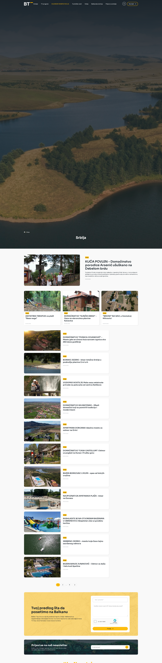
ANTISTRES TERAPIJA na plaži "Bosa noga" (39, 317)
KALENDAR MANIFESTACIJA (60, 4)
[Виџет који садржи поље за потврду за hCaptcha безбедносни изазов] (105, 621)
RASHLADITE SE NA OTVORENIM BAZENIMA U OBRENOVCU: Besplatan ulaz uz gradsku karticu (83, 520)
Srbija (86, 4)
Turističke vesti (77, 4)
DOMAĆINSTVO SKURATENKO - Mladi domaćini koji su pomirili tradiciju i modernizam (81, 407)
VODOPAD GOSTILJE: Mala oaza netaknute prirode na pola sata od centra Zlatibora (83, 383)
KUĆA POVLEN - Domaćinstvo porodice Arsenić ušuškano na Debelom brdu (108, 265)
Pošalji (109, 629)
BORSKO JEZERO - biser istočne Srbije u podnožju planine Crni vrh (82, 361)
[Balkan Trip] (28, 4)
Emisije (35, 4)
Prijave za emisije (111, 4)
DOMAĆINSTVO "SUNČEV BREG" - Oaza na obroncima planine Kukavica (80, 318)
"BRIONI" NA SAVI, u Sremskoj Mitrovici (117, 317)
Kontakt (131, 4)
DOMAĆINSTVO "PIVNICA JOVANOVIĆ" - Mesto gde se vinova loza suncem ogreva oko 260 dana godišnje (84, 339)
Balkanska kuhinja (97, 4)
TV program (45, 4)
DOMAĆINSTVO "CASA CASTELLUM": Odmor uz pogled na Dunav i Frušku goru (84, 451)
